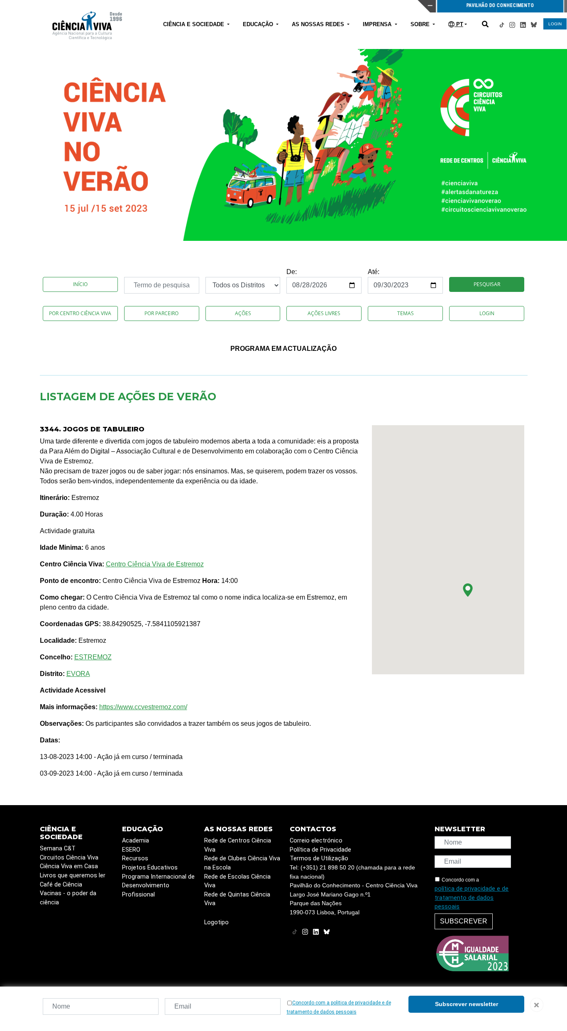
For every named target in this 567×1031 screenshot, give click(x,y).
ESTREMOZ (93, 657)
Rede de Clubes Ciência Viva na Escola (242, 863)
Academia (135, 840)
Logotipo (216, 922)
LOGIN (555, 24)
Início (80, 284)
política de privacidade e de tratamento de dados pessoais (471, 897)
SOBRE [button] (421, 24)
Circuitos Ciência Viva (69, 857)
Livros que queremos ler (72, 875)
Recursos (135, 858)
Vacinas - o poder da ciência (68, 898)
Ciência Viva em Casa (69, 866)
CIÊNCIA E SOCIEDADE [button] (194, 24)
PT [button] (459, 24)
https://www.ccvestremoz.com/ (143, 706)
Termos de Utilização (319, 858)
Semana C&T (58, 848)
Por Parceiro (161, 313)
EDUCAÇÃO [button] (259, 24)
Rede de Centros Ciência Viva (237, 845)
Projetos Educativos (150, 867)
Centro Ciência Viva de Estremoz (155, 564)
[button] (467, 590)
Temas (405, 313)
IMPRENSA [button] (378, 24)
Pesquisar (487, 284)
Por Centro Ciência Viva (80, 313)
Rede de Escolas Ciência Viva (237, 881)
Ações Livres (324, 313)
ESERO (131, 849)
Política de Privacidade (320, 849)
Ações (243, 313)
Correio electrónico (316, 840)
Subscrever (463, 921)
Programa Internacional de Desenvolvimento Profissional (158, 885)
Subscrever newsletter (466, 1004)
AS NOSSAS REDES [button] (319, 24)
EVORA (78, 673)
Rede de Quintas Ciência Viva (237, 899)
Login (486, 313)
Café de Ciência (61, 884)
